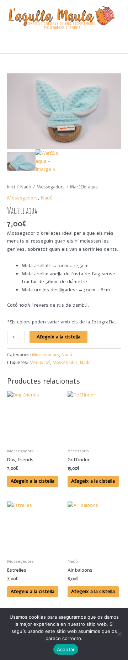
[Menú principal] (64, 44)
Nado (85, 362)
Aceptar (66, 649)
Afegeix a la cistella (58, 336)
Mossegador (65, 362)
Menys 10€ (40, 362)
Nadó (25, 187)
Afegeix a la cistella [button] (32, 481)
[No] (119, 634)
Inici (11, 187)
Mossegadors (51, 187)
